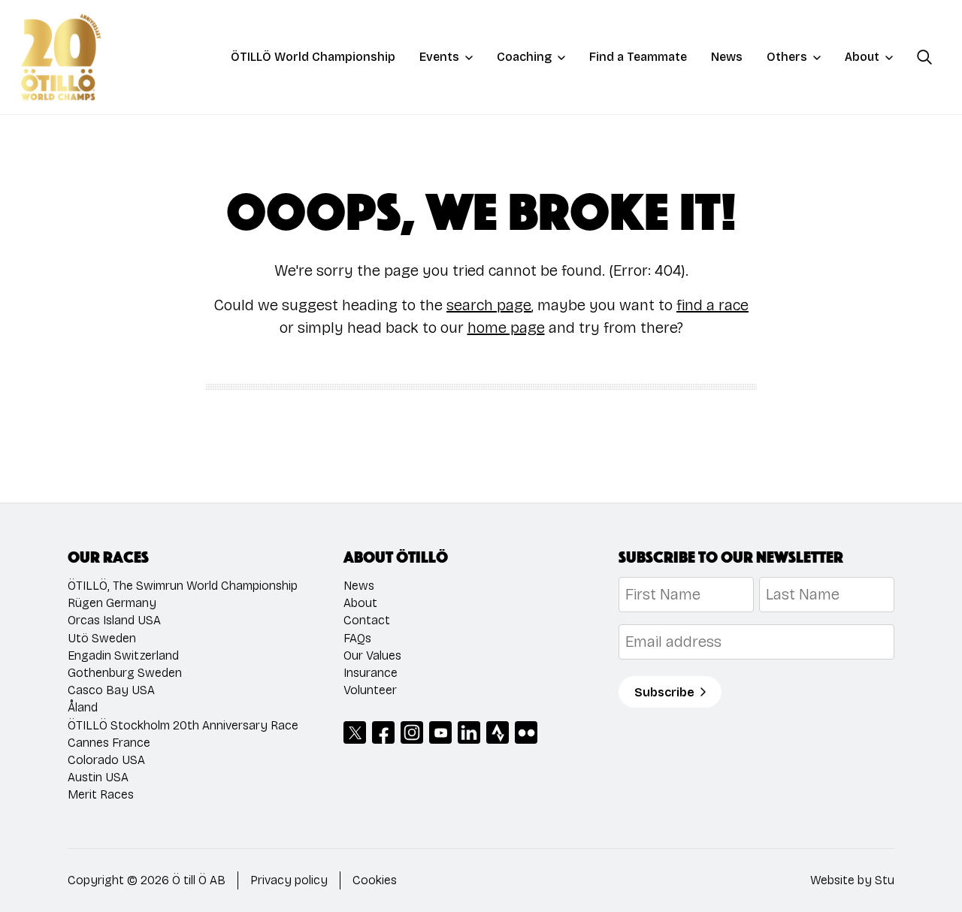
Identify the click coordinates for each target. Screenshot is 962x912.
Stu (884, 880)
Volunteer (370, 690)
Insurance (370, 673)
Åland (83, 707)
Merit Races (101, 794)
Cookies (374, 880)
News (727, 57)
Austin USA (98, 777)
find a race (712, 305)
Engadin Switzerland (123, 655)
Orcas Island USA (114, 620)
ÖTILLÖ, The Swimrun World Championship (183, 585)
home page (506, 328)
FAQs (357, 638)
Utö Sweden (102, 638)
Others (787, 57)
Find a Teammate (638, 57)
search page (488, 305)
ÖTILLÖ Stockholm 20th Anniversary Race (183, 725)
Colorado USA (106, 760)
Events (439, 57)
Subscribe (664, 692)
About (862, 57)
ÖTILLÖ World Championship (313, 57)
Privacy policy (289, 880)
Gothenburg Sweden (125, 673)
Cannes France (109, 742)
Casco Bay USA (111, 690)
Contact (366, 620)
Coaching (524, 57)
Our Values (372, 655)
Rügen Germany (112, 603)
